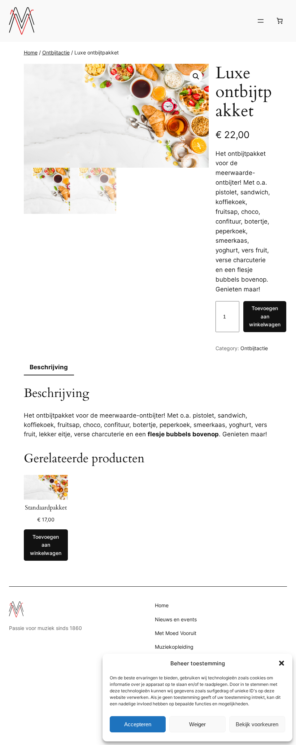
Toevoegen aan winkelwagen (264, 316)
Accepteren (137, 724)
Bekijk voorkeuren (257, 724)
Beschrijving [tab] (49, 367)
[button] (281, 663)
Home (31, 52)
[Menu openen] (260, 21)
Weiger (197, 724)
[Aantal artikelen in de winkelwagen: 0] (279, 20)
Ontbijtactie (56, 52)
